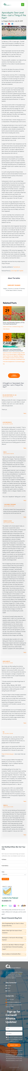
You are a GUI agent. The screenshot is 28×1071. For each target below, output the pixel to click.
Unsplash (21, 270)
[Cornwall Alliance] (7, 4)
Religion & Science (10, 357)
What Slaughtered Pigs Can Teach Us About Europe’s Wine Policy (13, 924)
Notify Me (5, 879)
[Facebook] (2, 24)
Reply (25, 413)
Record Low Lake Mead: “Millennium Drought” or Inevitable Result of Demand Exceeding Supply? (13, 947)
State (3, 872)
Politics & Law (10, 356)
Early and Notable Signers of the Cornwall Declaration (13, 323)
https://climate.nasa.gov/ (8, 754)
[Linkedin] (12, 24)
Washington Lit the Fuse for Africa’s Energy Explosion (12, 938)
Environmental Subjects (11, 354)
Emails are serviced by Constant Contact (14, 1060)
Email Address (5, 865)
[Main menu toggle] (22, 4)
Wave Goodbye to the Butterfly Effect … (12, 954)
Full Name (4, 859)
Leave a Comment (7, 326)
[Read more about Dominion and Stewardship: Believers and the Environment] (14, 340)
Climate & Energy (16, 326)
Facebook (9, 985)
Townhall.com (16, 267)
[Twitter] (5, 24)
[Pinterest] (9, 24)
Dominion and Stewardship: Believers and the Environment (13, 350)
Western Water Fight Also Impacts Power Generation (12, 931)
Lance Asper (14, 270)
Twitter (8, 988)
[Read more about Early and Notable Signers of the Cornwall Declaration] (14, 313)
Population (16, 356)
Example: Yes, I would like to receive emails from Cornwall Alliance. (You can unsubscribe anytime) (14, 1039)
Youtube (8, 990)
